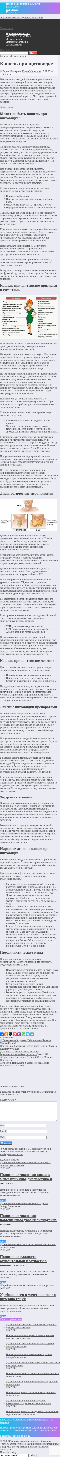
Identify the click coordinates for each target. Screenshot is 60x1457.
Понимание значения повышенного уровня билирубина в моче (28, 1220)
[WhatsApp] (23, 1034)
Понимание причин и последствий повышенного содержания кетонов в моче (32, 1413)
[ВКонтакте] (2, 1034)
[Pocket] (15, 1034)
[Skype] (28, 1034)
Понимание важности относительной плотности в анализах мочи (23, 1261)
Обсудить (5, 74)
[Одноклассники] (6, 1034)
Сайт (2, 1137)
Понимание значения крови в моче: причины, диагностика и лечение (26, 1179)
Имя (2, 1125)
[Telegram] (32, 1034)
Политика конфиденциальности (31, 1419)
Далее (3, 1200)
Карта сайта (6, 1419)
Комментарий (8, 1100)
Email (3, 1131)
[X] (10, 1034)
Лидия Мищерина (31, 71)
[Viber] (19, 1034)
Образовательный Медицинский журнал (21, 17)
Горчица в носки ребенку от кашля (18, 1054)
